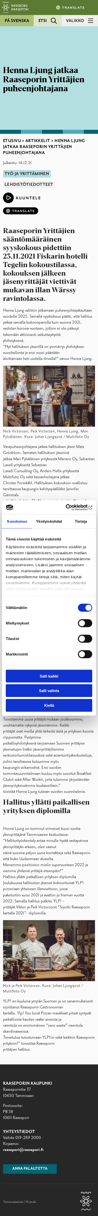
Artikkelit (37, 140)
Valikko (75, 20)
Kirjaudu (31, 1202)
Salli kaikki (49, 676)
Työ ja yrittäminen (27, 173)
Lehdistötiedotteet (29, 184)
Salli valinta (49, 691)
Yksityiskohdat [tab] (49, 521)
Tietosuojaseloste (13, 1202)
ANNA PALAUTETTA (29, 1168)
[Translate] (70, 7)
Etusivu (12, 140)
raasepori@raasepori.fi (23, 1149)
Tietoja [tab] (81, 521)
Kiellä (49, 705)
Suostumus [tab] (17, 521)
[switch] (85, 623)
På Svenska (17, 20)
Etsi (42, 20)
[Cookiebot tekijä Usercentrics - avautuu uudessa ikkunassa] (70, 507)
